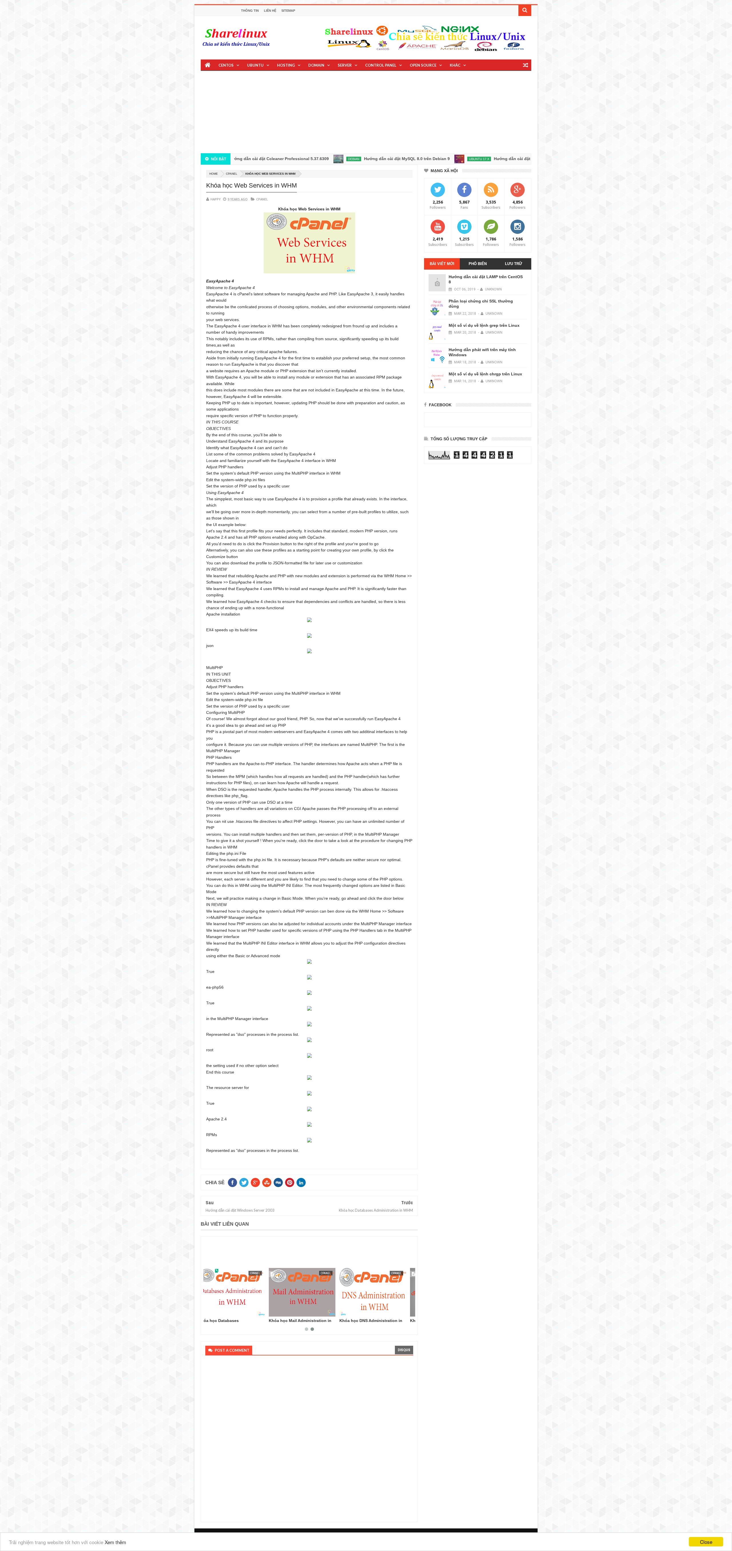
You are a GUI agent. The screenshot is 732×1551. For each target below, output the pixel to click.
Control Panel (380, 65)
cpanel (231, 173)
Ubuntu (255, 65)
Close (706, 1541)
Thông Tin (250, 10)
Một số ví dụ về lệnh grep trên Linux (484, 325)
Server (345, 65)
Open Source (423, 65)
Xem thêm (115, 1542)
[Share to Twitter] (217, 1311)
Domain (316, 65)
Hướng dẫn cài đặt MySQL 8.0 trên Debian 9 (352, 158)
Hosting (286, 65)
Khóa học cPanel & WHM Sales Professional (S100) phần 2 (377, 1322)
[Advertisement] (366, 113)
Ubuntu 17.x (424, 159)
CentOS (226, 65)
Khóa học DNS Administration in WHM (307, 1322)
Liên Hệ (270, 10)
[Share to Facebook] (210, 1311)
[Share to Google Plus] (223, 1311)
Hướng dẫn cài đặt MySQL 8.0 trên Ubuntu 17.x (485, 158)
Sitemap (288, 10)
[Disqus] (307, 1436)
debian (299, 159)
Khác (455, 65)
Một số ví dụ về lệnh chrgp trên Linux (485, 374)
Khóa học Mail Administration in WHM (236, 1322)
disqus (404, 1349)
